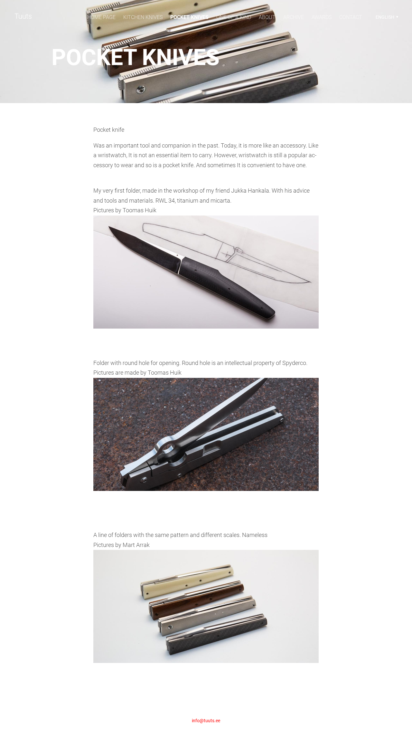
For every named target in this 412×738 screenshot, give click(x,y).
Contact (350, 17)
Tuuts (23, 16)
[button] (386, 17)
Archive (293, 17)
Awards (322, 17)
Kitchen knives (143, 17)
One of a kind (233, 17)
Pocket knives (189, 17)
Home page (101, 17)
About (267, 17)
